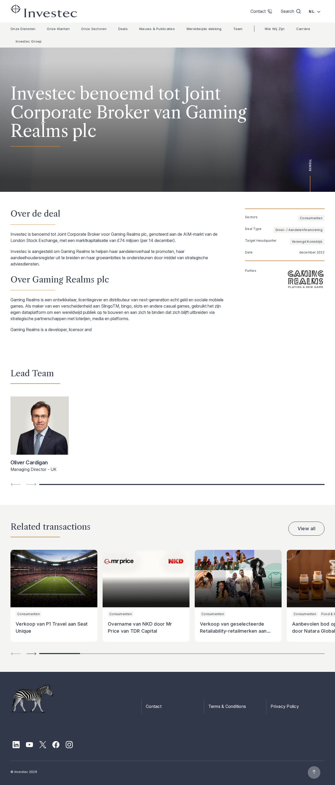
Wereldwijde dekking (204, 29)
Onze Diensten (22, 29)
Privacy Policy (285, 706)
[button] (31, 653)
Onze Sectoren (94, 29)
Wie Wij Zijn (275, 29)
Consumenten (311, 218)
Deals (123, 29)
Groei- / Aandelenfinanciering (298, 230)
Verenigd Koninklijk (307, 242)
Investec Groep (29, 41)
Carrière (303, 29)
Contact (153, 706)
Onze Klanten (58, 29)
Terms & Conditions (227, 706)
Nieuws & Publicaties (157, 29)
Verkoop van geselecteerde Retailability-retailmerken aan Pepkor (233, 631)
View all (306, 528)
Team (238, 29)
